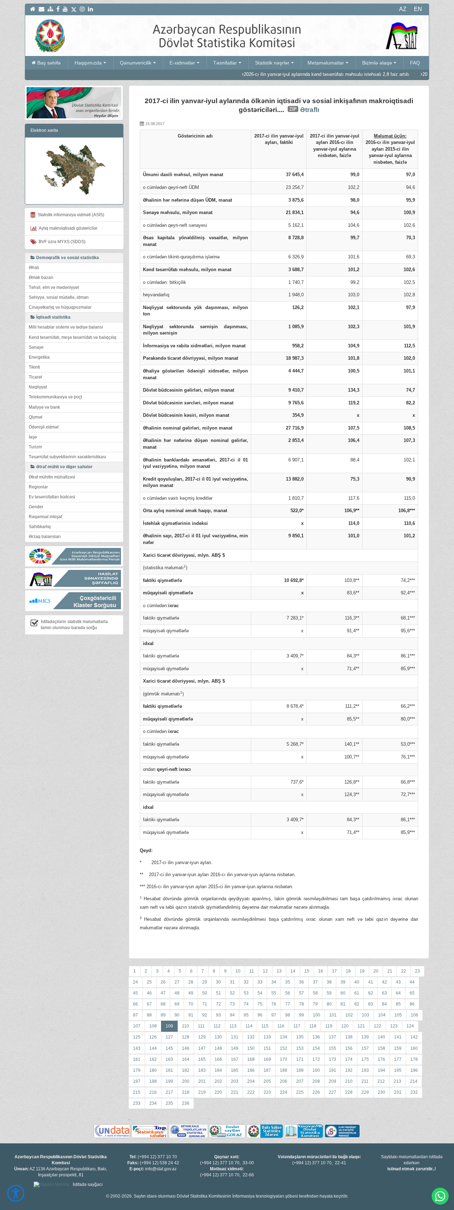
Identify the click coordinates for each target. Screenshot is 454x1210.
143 (136, 1048)
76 (273, 1004)
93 (218, 1015)
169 (267, 1059)
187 (267, 1070)
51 (218, 993)
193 (365, 1070)
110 (185, 1026)
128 (185, 1037)
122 (377, 1026)
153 (300, 1048)
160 (414, 1048)
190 (316, 1070)
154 (316, 1048)
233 (136, 1103)
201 (202, 1081)
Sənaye (36, 347)
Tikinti (34, 367)
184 (218, 1070)
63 (384, 993)
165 (202, 1059)
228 (349, 1092)
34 (273, 982)
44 (412, 982)
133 (267, 1037)
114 (249, 1026)
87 (135, 1015)
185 (234, 1070)
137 (332, 1037)
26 (163, 982)
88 (149, 1015)
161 (136, 1059)
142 (414, 1037)
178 (414, 1059)
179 (136, 1070)
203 (234, 1081)
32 (246, 982)
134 (283, 1037)
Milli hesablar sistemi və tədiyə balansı (66, 327)
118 (312, 1026)
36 (301, 982)
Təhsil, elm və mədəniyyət (54, 287)
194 (381, 1070)
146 (185, 1048)
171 (300, 1059)
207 (300, 1081)
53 (246, 993)
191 (332, 1070)
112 (217, 1026)
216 (153, 1092)
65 (412, 993)
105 (398, 1015)
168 (251, 1059)
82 (356, 1004)
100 (316, 1015)
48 (177, 993)
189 (300, 1070)
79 (315, 1004)
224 (283, 1092)
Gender (36, 506)
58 (315, 993)
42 (384, 982)
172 (316, 1059)
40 (356, 982)
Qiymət (35, 417)
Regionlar (38, 486)
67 (149, 1004)
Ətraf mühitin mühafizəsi (52, 477)
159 (398, 1048)
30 (218, 982)
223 (267, 1092)
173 (332, 1059)
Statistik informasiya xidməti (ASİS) (69, 214)
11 (251, 971)
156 (349, 1048)
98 (287, 1015)
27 (177, 982)
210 (349, 1081)
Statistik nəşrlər (272, 63)
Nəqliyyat (38, 387)
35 (287, 982)
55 (273, 993)
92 (204, 1015)
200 (185, 1081)
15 (306, 971)
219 (202, 1092)
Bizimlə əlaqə (377, 63)
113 (233, 1026)
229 (365, 1092)
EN (418, 9)
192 (349, 1070)
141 (398, 1037)
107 (136, 1026)
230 (381, 1092)
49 (190, 993)
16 (320, 971)
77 (287, 1004)
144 (153, 1048)
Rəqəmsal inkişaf (45, 516)
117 (296, 1026)
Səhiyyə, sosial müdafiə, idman (59, 297)
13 (279, 971)
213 (397, 1081)
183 (202, 1070)
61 (356, 993)
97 (273, 1015)
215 (136, 1092)
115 (264, 1026)
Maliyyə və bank (44, 407)
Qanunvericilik (135, 63)
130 (218, 1037)
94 (232, 1015)
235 (169, 1103)
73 (232, 1004)
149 (234, 1048)
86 (412, 1004)
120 (345, 1026)
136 (316, 1037)
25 (149, 982)
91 (190, 1015)
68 (163, 1004)
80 (329, 1004)
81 (342, 1004)
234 (153, 1103)
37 (315, 982)
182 (185, 1070)
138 (349, 1037)
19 (362, 971)
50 (204, 993)
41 (370, 982)
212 (381, 1081)
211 (365, 1081)
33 (260, 982)
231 (398, 1092)
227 (332, 1092)
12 (265, 971)
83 (370, 1004)
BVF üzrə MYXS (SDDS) (61, 241)
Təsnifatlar (225, 63)
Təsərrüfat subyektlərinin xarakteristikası (67, 456)
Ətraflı (309, 109)
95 (246, 1015)
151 (267, 1048)
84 (384, 1004)
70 (190, 1004)
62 (370, 993)
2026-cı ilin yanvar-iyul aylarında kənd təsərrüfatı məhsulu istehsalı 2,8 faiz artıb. (295, 74)
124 (410, 1026)
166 (218, 1059)
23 (417, 971)
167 (234, 1059)
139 (365, 1037)
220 (218, 1092)
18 (348, 971)
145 (169, 1048)
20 (375, 971)
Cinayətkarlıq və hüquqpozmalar (60, 307)
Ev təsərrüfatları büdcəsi (52, 496)
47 (163, 993)
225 (300, 1092)
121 (361, 1026)
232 (414, 1092)
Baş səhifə (49, 63)
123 (394, 1026)
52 (232, 993)
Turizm (35, 446)
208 (316, 1081)
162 (153, 1059)
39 (342, 982)
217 (169, 1092)
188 (283, 1070)
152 (283, 1048)
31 (232, 982)
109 (169, 1026)
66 (135, 1004)
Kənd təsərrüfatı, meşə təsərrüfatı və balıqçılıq (72, 337)
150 (251, 1048)
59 (329, 993)
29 (204, 982)
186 (251, 1070)
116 (280, 1026)
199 (169, 1081)
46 (149, 993)
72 (218, 1004)
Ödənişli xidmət (44, 427)
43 (398, 982)
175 (365, 1059)
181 (169, 1070)
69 (177, 1004)
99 (301, 1015)
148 (218, 1048)
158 (381, 1048)
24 (135, 982)
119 (328, 1026)
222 (251, 1092)
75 (260, 1004)
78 (301, 1004)
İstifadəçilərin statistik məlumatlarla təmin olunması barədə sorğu (74, 624)
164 (185, 1059)
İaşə (33, 437)
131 (234, 1037)
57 (301, 993)
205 (267, 1081)
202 (218, 1081)
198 (153, 1081)
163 (169, 1059)
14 (292, 971)
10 (238, 971)
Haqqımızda (88, 63)
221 (234, 1092)
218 (185, 1092)
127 (169, 1037)
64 (398, 993)
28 (190, 982)
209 (332, 1081)
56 (287, 993)
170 (283, 1059)
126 (153, 1037)
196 (414, 1070)
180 (153, 1070)
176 (381, 1059)
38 (329, 982)
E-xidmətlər (182, 63)
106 (414, 1015)
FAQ (415, 63)
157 (365, 1048)
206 (283, 1081)
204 (251, 1081)
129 (202, 1037)
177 (398, 1059)
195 (398, 1070)
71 (204, 1004)
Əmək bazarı (41, 277)
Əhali (34, 267)
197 (136, 1081)
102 (349, 1015)
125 (136, 1037)
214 (413, 1081)
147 (202, 1048)
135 (300, 1037)
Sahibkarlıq (40, 526)
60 (342, 993)
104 (382, 1015)
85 (398, 1004)
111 (201, 1026)
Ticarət (35, 377)
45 (135, 993)
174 (349, 1059)
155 (332, 1048)
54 (260, 993)
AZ (402, 9)
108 (153, 1026)
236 (185, 1103)
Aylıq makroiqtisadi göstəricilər (67, 228)
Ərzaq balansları (45, 536)
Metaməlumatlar (326, 63)
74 (246, 1004)
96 (260, 1015)
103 (365, 1015)
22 (403, 971)
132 (251, 1037)
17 (334, 971)
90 (177, 1015)
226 (316, 1092)
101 (333, 1015)
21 (389, 971)
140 (381, 1037)
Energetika (39, 357)
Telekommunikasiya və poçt (55, 396)
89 (163, 1015)
